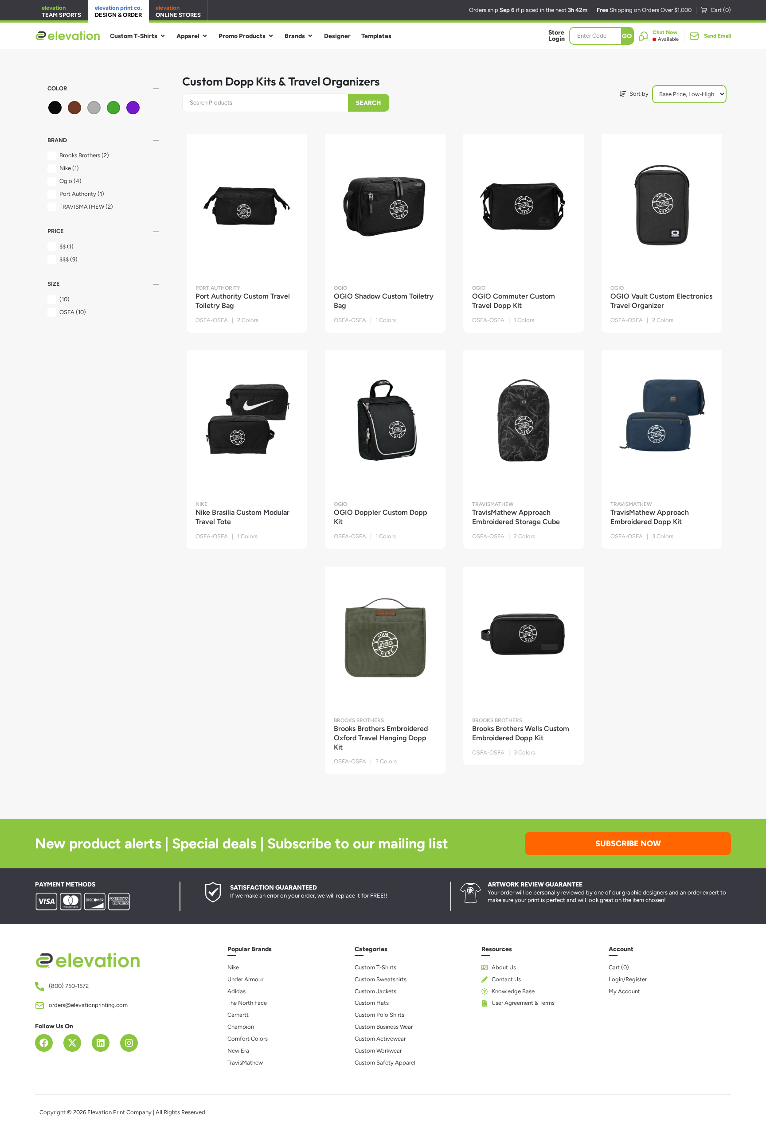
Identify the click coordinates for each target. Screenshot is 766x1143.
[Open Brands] (310, 36)
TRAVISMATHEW (86, 206)
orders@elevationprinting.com (88, 1005)
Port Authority (81, 193)
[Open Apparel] (205, 36)
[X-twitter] (72, 1043)
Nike (69, 168)
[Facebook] (44, 1043)
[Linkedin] (100, 1043)
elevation (61, 11)
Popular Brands (249, 949)
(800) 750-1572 (69, 986)
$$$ (68, 259)
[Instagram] (129, 1043)
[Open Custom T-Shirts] (163, 36)
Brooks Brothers (84, 155)
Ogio (70, 181)
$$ (66, 246)
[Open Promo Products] (271, 36)
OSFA (72, 312)
